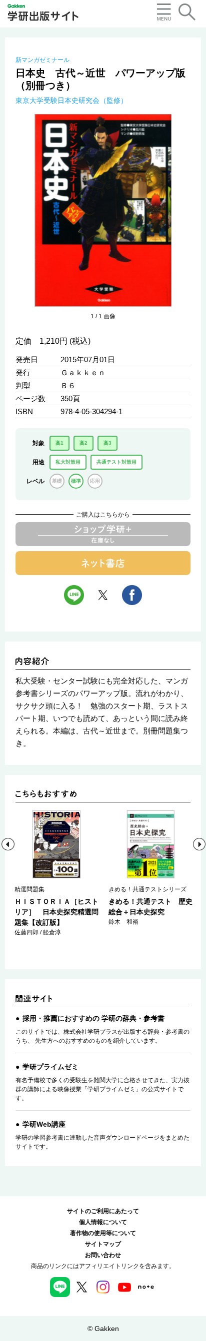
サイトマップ (103, 1244)
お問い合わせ (103, 1255)
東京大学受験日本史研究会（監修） (72, 100)
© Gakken (103, 1329)
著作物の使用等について (103, 1233)
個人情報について (103, 1222)
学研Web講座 (44, 1124)
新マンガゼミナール (43, 59)
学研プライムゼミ (50, 1067)
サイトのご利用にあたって (103, 1211)
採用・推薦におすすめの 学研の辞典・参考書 (93, 1018)
